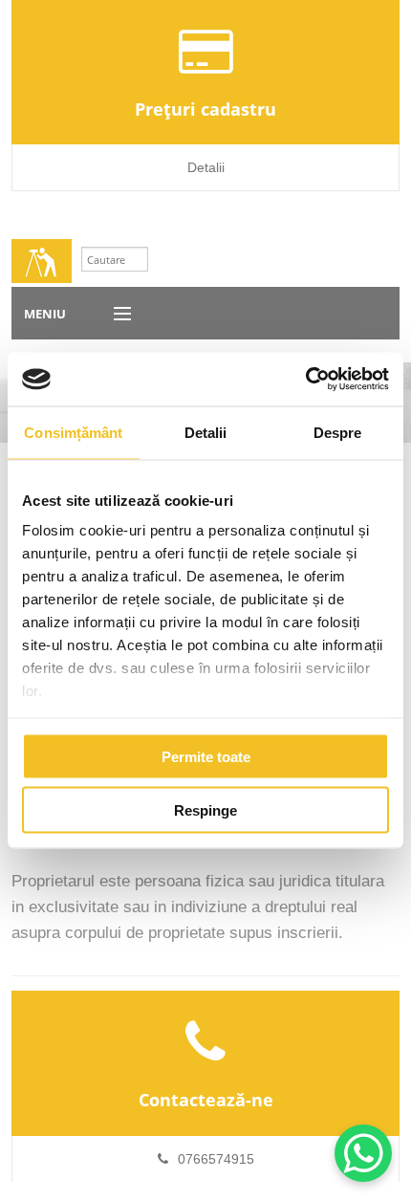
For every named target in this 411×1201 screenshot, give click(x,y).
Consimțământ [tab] (73, 432)
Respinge (205, 810)
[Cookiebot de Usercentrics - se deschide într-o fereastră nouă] (305, 379)
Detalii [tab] (205, 432)
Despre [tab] (338, 432)
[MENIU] (113, 314)
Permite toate (206, 756)
